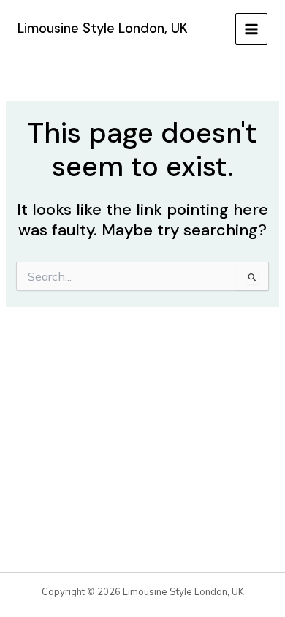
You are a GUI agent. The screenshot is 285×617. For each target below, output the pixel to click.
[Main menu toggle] (251, 29)
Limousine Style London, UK (103, 28)
